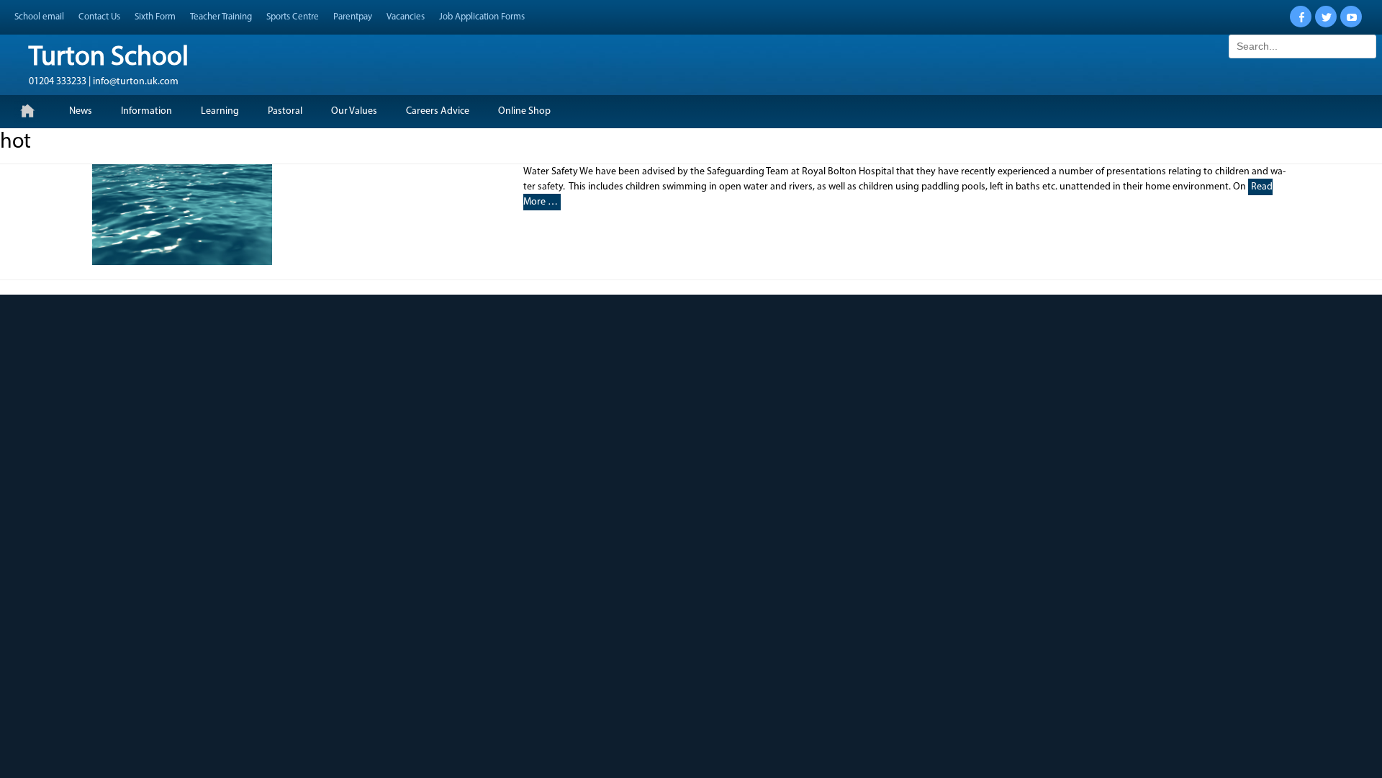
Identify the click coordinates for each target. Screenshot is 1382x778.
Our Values (354, 111)
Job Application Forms (482, 17)
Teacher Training (221, 17)
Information (146, 111)
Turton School (109, 58)
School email (39, 17)
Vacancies (406, 17)
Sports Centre (292, 17)
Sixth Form (155, 17)
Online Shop (524, 111)
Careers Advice (437, 111)
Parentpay (352, 17)
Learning (220, 111)
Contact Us (99, 17)
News (80, 111)
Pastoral (285, 111)
